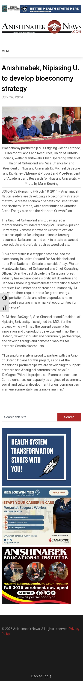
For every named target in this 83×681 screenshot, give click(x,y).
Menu (6, 51)
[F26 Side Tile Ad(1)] (36, 603)
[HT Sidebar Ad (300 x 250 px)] (36, 485)
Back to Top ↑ (41, 676)
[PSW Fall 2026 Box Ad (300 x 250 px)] (36, 544)
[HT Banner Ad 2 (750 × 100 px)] (50, 11)
